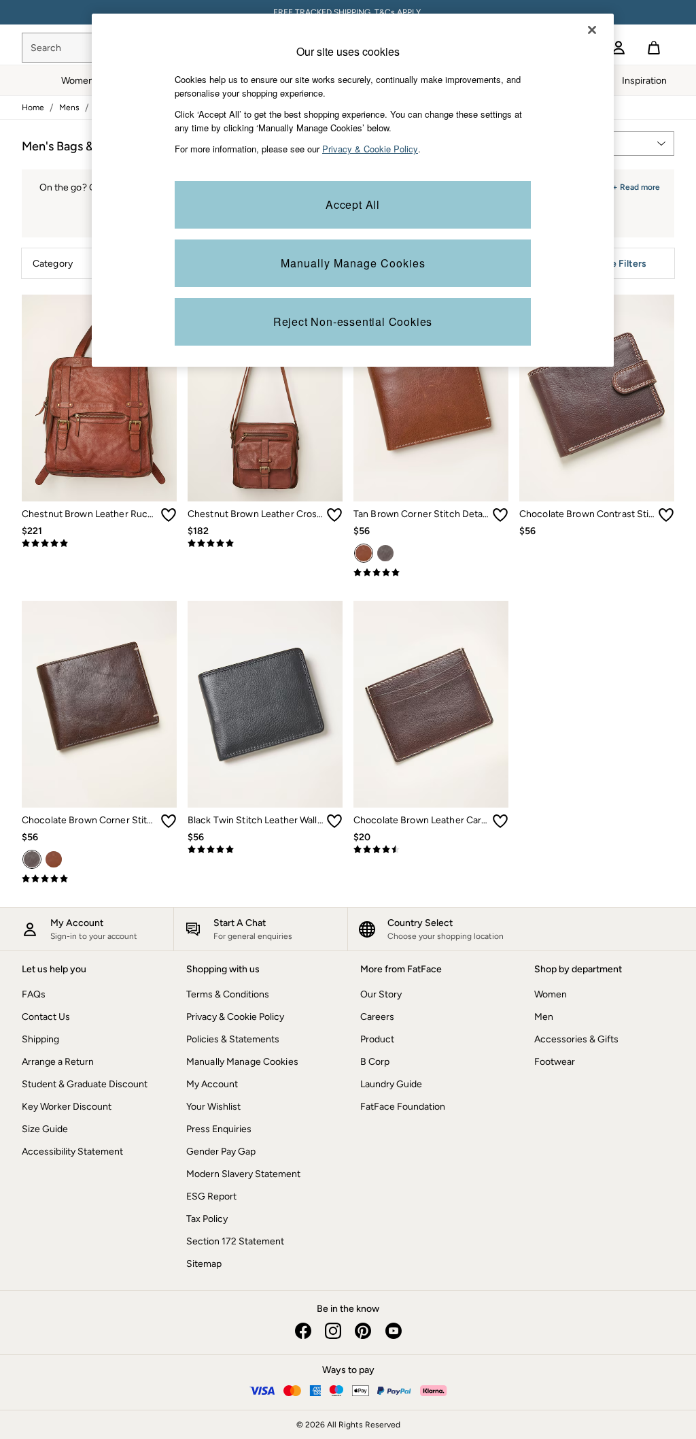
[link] (618, 48)
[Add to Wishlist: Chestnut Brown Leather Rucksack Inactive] (168, 515)
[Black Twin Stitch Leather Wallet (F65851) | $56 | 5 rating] (265, 849)
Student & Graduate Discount (84, 1084)
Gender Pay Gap (221, 1151)
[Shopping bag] (654, 48)
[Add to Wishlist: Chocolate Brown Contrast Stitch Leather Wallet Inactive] (666, 515)
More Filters (620, 263)
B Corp (374, 1062)
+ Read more (636, 185)
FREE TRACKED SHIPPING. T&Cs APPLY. (348, 12)
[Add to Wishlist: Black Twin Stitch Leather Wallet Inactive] (334, 821)
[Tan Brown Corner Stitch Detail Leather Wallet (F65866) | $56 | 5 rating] (430, 572)
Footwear (554, 1062)
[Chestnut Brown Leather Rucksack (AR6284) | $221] (99, 398)
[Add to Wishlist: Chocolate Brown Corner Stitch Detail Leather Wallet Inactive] (168, 821)
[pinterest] (363, 1331)
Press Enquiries (218, 1129)
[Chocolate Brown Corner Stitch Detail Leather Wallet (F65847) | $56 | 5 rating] (99, 879)
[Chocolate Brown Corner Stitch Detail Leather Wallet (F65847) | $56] (99, 704)
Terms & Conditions (227, 994)
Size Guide (45, 1129)
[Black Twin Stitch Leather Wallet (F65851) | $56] (265, 704)
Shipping (40, 1039)
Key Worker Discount (66, 1106)
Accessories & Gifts (576, 1039)
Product (377, 1039)
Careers (377, 1017)
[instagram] (333, 1331)
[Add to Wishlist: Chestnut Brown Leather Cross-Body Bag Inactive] (334, 515)
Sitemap (204, 1264)
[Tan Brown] (363, 553)
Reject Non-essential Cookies (352, 321)
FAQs (34, 994)
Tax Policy (207, 1219)
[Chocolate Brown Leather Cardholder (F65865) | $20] (430, 704)
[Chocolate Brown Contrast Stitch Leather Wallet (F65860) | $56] (596, 398)
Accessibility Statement (72, 1151)
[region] (353, 190)
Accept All (353, 204)
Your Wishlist (213, 1106)
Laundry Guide (391, 1084)
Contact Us (46, 1017)
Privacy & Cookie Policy (235, 1017)
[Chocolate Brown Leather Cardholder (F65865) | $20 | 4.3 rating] (430, 849)
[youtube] (393, 1331)
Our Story (381, 994)
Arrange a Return (58, 1062)
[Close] (592, 30)
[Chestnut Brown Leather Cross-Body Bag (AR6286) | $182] (265, 398)
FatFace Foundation (402, 1106)
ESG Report (211, 1196)
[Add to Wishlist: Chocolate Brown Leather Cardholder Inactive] (500, 821)
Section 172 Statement (235, 1241)
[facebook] (303, 1331)
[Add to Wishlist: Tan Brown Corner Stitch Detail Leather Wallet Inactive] (500, 515)
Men (543, 1017)
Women (550, 994)
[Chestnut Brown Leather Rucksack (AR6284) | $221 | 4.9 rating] (99, 543)
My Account (212, 1084)
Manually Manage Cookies (242, 1062)
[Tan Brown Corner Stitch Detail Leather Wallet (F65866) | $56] (430, 398)
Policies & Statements (232, 1039)
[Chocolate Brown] (385, 553)
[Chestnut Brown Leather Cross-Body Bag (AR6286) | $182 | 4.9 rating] (265, 543)
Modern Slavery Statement (243, 1174)
